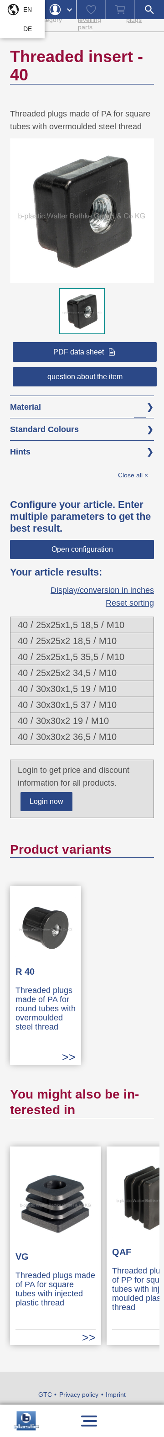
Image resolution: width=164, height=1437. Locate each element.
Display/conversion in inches (102, 590)
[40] (82, 276)
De (27, 28)
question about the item (85, 376)
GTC (45, 1394)
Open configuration (82, 549)
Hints (20, 451)
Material (25, 407)
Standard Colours (44, 429)
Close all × (133, 475)
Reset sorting (130, 603)
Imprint (116, 1394)
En (27, 9)
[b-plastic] (26, 1420)
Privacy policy (78, 1394)
